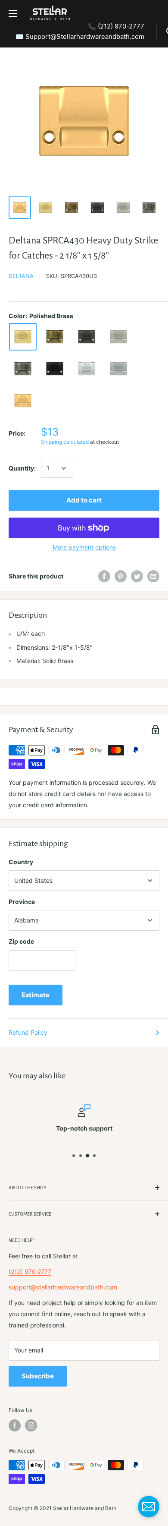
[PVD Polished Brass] (23, 400)
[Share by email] (153, 576)
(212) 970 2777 (30, 1271)
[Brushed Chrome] (118, 368)
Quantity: (22, 468)
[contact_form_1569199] (148, 1506)
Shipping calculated (65, 442)
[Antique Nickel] (23, 368)
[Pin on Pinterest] (121, 576)
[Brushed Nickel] (118, 337)
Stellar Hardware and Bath (84, 1508)
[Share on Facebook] (104, 576)
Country (21, 862)
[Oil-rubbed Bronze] (86, 337)
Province (22, 901)
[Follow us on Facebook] (15, 1425)
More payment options (84, 547)
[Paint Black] (54, 368)
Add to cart (84, 500)
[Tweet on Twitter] (137, 576)
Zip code (21, 941)
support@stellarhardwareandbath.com (63, 1287)
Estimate (36, 995)
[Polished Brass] (23, 337)
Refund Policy (28, 1032)
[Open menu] (13, 13)
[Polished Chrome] (86, 368)
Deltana (21, 275)
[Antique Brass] (54, 337)
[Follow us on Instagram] (31, 1425)
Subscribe (38, 1376)
